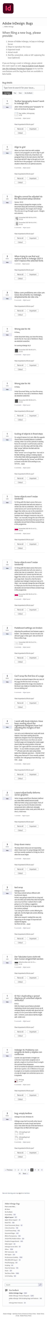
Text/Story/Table (10, 1273)
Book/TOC (8, 1222)
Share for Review (10, 1268)
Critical (22, 133)
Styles (6, 1271)
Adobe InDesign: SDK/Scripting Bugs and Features (24, 1298)
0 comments (17, 118)
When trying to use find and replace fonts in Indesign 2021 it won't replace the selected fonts (28, 258)
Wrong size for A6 (22, 328)
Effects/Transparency (11, 1236)
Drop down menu (22, 844)
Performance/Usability (11, 1257)
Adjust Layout (26, 118)
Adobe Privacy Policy (25, 1316)
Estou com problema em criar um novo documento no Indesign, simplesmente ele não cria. (29, 294)
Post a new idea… (10, 1206)
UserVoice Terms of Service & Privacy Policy (24, 1314)
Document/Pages (10, 1233)
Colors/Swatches (10, 1228)
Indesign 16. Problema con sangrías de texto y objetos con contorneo (28, 1052)
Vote (7, 107)
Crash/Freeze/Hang (10, 1230)
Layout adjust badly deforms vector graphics (27, 793)
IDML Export (8, 1244)
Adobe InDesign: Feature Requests (19, 1296)
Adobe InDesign (7, 1314)
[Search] (40, 1284)
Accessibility (8, 1214)
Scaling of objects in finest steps (28, 433)
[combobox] (22, 1285)
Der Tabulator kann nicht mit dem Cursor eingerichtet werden (28, 957)
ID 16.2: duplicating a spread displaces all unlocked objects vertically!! (28, 998)
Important (34, 129)
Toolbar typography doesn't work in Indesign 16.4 (29, 102)
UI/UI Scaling (9, 1276)
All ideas (7, 1209)
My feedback (28, 93)
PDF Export (8, 1254)
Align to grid (19, 147)
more (23, 463)
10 (19, 1173)
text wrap (18, 887)
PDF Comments (9, 1252)
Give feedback (14, 1290)
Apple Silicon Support (11, 1220)
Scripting (7, 1265)
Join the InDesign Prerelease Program (17, 68)
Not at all (21, 129)
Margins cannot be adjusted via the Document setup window (28, 197)
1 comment (17, 264)
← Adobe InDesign (7, 27)
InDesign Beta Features (16, 1303)
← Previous (8, 1170)
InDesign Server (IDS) (11, 1246)
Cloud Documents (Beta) (12, 1225)
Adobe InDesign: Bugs (16, 1293)
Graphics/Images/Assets (12, 1241)
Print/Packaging (9, 1263)
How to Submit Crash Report (33, 66)
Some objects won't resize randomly (26, 497)
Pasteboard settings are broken (28, 627)
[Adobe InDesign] (8, 9)
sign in (20, 1193)
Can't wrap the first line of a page (29, 675)
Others (7, 1249)
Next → (25, 1173)
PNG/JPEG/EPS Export (11, 1260)
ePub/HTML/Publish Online (13, 1238)
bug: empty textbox (23, 1113)
